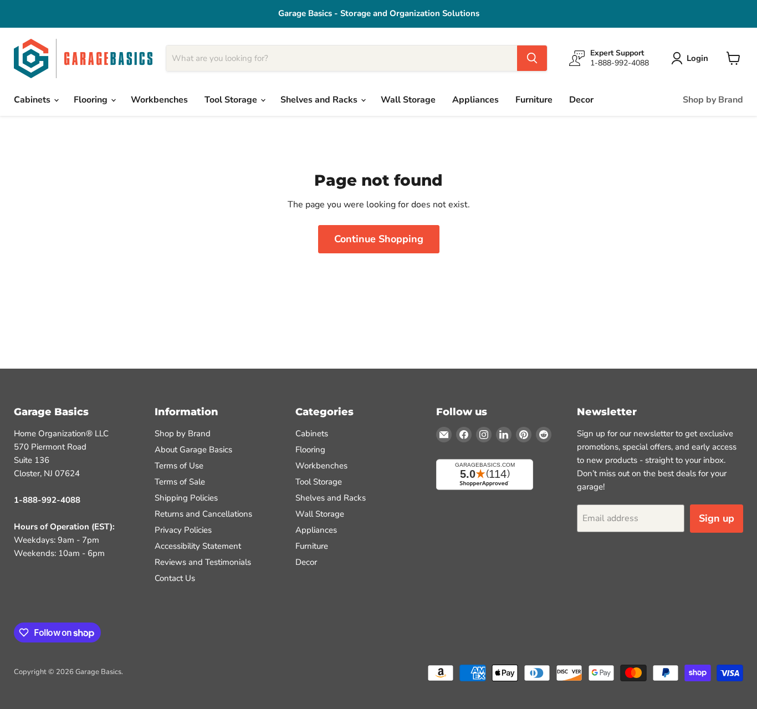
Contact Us (175, 578)
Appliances (475, 100)
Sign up (716, 518)
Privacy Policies (183, 529)
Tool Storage (231, 100)
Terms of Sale (180, 481)
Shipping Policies (186, 497)
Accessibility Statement (198, 546)
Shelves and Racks (320, 100)
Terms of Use (179, 465)
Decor (581, 100)
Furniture (534, 100)
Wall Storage (408, 100)
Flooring (92, 100)
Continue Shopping (378, 239)
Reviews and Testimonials (203, 562)
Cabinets (33, 100)
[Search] (532, 58)
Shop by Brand (713, 100)
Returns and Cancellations (203, 513)
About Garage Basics (193, 449)
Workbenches (159, 100)
